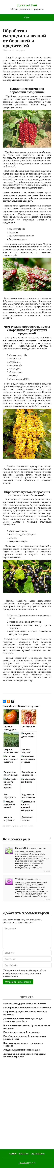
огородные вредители (16, 826)
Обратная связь (38, 1153)
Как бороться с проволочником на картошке (27, 1007)
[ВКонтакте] (4, 701)
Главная (12, 1153)
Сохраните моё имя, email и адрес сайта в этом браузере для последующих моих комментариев (24, 973)
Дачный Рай (27, 5)
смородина (20, 50)
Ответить (47, 871)
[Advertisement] (21, 1103)
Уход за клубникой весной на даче (21, 1049)
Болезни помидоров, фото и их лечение (24, 1003)
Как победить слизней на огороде (21, 1032)
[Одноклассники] (8, 701)
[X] (12, 701)
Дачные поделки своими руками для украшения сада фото (23, 1020)
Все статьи (23, 1153)
